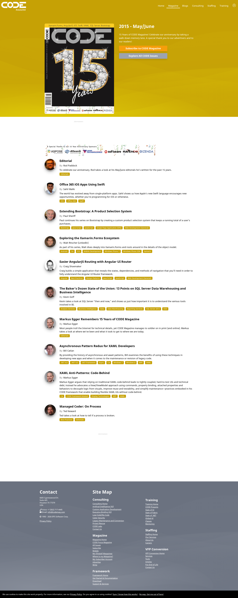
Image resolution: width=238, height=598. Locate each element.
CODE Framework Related (77, 396)
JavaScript (89, 228)
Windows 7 (118, 362)
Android (64, 251)
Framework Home (100, 575)
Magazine (173, 5)
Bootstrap (65, 228)
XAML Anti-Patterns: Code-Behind (85, 373)
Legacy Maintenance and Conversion (108, 520)
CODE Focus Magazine (102, 542)
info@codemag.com (56, 512)
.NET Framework (88, 362)
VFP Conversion (156, 549)
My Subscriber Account (102, 559)
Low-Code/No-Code (101, 515)
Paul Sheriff (69, 215)
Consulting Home (100, 503)
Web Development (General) (137, 228)
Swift (82, 201)
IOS (62, 201)
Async (101, 362)
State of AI (149, 510)
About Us (149, 540)
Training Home (151, 504)
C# (72, 251)
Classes (148, 521)
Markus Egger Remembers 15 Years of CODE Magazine (99, 319)
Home (161, 5)
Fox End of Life (151, 564)
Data (102, 309)
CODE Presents (151, 507)
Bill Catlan (68, 350)
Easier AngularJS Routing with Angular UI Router (96, 262)
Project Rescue (99, 523)
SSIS (165, 309)
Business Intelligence (87, 309)
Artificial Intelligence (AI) (103, 506)
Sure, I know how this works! (125, 594)
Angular (64, 278)
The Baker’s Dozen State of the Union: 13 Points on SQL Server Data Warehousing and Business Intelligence (123, 290)
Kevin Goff (68, 296)
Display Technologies (100, 396)
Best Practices (77, 278)
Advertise (97, 562)
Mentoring (149, 524)
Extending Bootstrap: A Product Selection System (96, 211)
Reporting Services (135, 309)
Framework (101, 571)
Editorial (66, 161)
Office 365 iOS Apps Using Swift (82, 184)
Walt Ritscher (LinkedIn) (76, 242)
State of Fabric (151, 512)
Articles (148, 562)
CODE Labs (97, 526)
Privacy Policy (45, 521)
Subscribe (97, 548)
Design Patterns (93, 278)
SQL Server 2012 (153, 309)
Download (97, 581)
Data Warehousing (115, 309)
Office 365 (71, 201)
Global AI (149, 518)
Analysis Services (68, 309)
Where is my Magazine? (103, 556)
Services (148, 556)
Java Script (77, 228)
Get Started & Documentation (105, 578)
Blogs (185, 5)
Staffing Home (151, 534)
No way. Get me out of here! (151, 594)
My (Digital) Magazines (102, 553)
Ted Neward (69, 411)
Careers (148, 543)
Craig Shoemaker (72, 266)
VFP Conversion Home (154, 553)
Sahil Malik (69, 189)
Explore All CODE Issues (143, 55)
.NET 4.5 (74, 362)
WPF (141, 362)
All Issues (97, 545)
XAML (148, 362)
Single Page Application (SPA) (109, 228)
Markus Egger (70, 323)
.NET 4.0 (64, 362)
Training (224, 5)
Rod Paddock (70, 165)
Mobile (96, 551)
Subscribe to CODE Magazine (143, 48)
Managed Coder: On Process (80, 406)
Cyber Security (99, 518)
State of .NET (150, 515)
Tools (147, 559)
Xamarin (147, 251)
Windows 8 (130, 362)
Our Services (150, 537)
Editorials (65, 174)
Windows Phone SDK (131, 251)
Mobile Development (92, 251)
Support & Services (101, 584)
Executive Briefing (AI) (102, 512)
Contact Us (97, 529)
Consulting (198, 5)
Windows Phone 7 (112, 251)
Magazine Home (100, 539)
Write (95, 565)
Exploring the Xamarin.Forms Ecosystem (89, 238)
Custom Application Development (107, 509)
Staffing (212, 5)
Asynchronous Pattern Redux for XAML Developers (97, 346)
